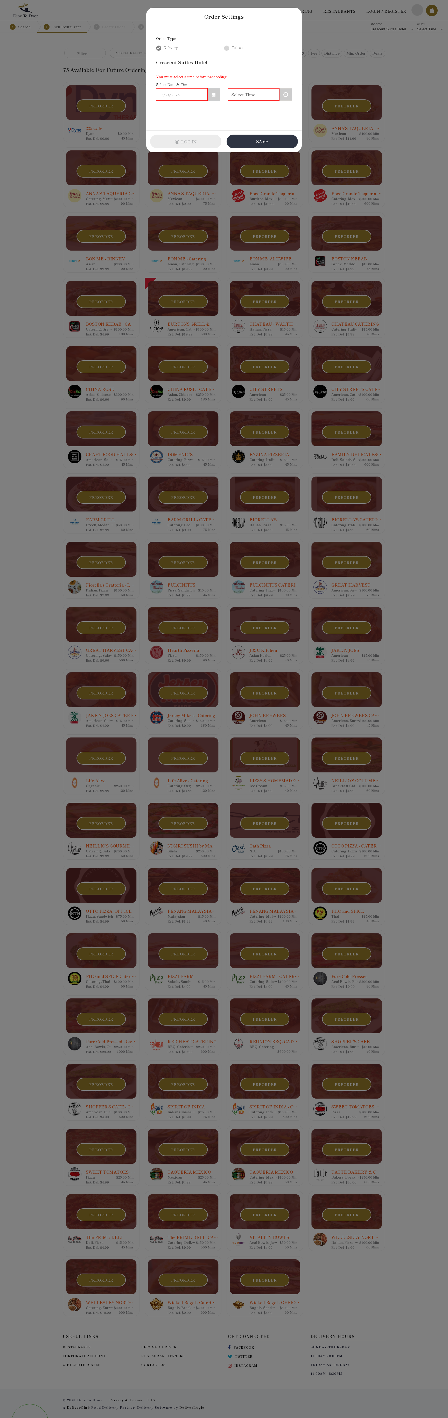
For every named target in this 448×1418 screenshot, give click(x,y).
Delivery (170, 47)
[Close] (293, 16)
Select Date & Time (172, 84)
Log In (188, 141)
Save (262, 141)
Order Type (166, 38)
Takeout (238, 47)
